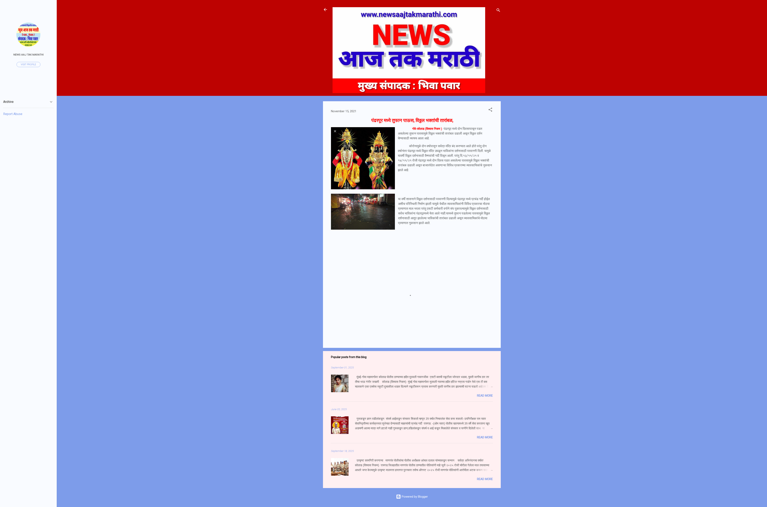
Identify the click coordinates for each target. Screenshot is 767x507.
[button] (490, 110)
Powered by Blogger (414, 496)
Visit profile (28, 64)
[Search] (498, 11)
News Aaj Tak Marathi (28, 54)
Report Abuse (12, 114)
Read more (485, 395)
